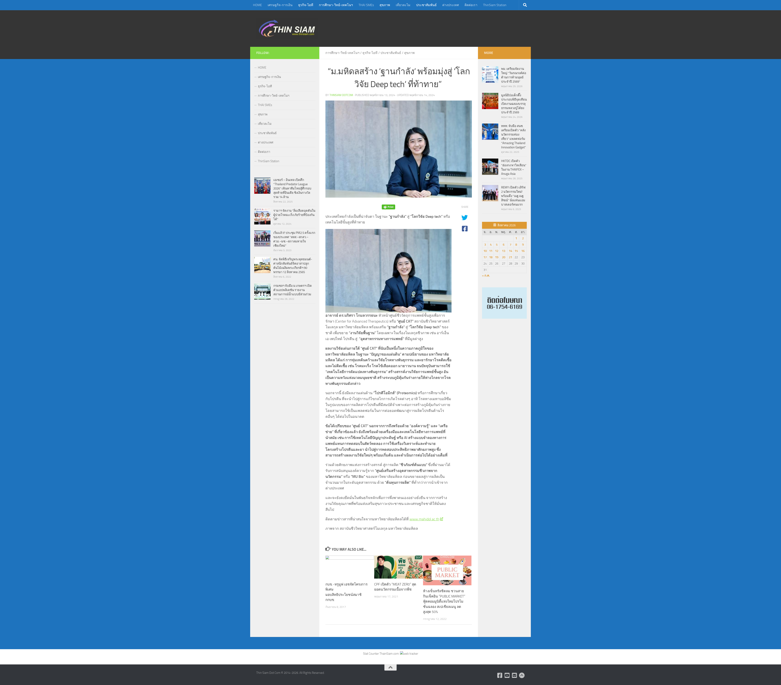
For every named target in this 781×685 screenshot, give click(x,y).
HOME (257, 5)
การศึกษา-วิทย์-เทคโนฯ (336, 5)
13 (503, 251)
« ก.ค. (486, 275)
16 (523, 251)
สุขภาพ (385, 5)
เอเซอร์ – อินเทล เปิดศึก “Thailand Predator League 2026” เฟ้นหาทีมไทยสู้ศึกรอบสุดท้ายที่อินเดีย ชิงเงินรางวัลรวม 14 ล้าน (292, 188)
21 (510, 257)
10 (485, 251)
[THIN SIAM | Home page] (287, 28)
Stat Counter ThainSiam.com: (381, 653)
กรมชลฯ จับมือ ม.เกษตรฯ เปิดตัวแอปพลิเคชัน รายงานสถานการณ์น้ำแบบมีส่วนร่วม (292, 290)
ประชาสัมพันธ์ (426, 5)
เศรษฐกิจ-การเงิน (280, 5)
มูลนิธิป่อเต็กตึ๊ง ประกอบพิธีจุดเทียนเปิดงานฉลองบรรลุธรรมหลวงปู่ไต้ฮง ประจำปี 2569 (514, 103)
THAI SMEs (366, 5)
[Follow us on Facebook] (500, 675)
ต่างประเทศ (450, 5)
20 (503, 257)
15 (516, 251)
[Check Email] (514, 675)
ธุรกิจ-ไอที (305, 5)
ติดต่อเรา (471, 5)
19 (496, 257)
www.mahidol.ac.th (424, 519)
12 (496, 251)
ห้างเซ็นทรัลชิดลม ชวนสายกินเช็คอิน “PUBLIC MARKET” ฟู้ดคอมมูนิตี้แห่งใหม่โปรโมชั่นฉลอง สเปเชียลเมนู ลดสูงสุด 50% (444, 601)
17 (485, 257)
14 (510, 251)
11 (490, 251)
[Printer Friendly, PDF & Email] (388, 207)
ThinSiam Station (494, 5)
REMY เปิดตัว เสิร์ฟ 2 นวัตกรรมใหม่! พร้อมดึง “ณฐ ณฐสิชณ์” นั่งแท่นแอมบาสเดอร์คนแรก (513, 196)
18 (490, 257)
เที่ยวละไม (403, 5)
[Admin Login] (522, 675)
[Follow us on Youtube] (507, 675)
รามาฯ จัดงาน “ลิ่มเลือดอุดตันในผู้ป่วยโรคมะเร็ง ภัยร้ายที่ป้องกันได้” (294, 215)
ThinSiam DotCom (341, 95)
